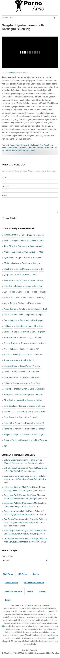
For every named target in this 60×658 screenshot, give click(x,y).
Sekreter (25, 332)
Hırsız (31, 297)
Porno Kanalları (11, 583)
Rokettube (20, 326)
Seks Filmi (8, 280)
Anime (25, 383)
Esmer (36, 372)
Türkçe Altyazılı (11, 150)
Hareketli (20, 400)
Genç (50, 145)
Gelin (12, 292)
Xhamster (21, 150)
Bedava (24, 145)
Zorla (23, 354)
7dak (30, 354)
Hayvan (29, 400)
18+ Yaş (18, 394)
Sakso (46, 148)
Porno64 (40, 148)
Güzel (34, 292)
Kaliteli (7, 411)
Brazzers (31, 235)
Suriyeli (7, 434)
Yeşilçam (25, 377)
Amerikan (16, 252)
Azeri (23, 360)
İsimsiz (31, 406)
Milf (29, 411)
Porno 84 (40, 423)
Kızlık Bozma (10, 309)
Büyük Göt (8, 269)
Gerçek (39, 394)
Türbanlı (32, 240)
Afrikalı (12, 246)
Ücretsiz (36, 377)
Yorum (5, 195)
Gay (5, 292)
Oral (5, 320)
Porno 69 (8, 423)
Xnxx (28, 150)
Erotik (30, 145)
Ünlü (35, 440)
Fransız (28, 286)
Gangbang (29, 394)
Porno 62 (34, 417)
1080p (41, 240)
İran (5, 303)
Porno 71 (16, 148)
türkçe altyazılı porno (49, 635)
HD (12, 297)
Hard (6, 297)
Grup (27, 292)
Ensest (41, 235)
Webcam (43, 440)
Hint (24, 297)
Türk (22, 235)
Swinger (25, 434)
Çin (42, 269)
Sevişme (8, 394)
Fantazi (36, 145)
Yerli (6, 446)
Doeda (6, 372)
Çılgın (18, 275)
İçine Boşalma (10, 406)
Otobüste (40, 389)
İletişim (8, 600)
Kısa (39, 303)
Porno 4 (12, 417)
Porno (29, 605)
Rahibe (7, 383)
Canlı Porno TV (27, 366)
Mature (22, 411)
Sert (51, 148)
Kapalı (31, 303)
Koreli (30, 309)
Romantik (32, 326)
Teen (6, 343)
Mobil (10, 148)
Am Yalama (29, 246)
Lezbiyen (14, 240)
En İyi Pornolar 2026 (21, 372)
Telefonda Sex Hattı (13, 591)
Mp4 (43, 411)
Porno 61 (23, 417)
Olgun (40, 315)
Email (4, 186)
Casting (35, 269)
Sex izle (36, 574)
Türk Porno (8, 574)
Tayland (22, 337)
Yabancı (13, 349)
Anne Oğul (35, 383)
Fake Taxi (8, 286)
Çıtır (38, 366)
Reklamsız (8, 326)
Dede (34, 275)
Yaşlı (22, 349)
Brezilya (36, 263)
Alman (6, 360)
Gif (5, 400)
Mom (36, 411)
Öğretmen (30, 315)
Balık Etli (37, 257)
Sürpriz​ (16, 434)
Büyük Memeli (22, 269)
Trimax (24, 343)
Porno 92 (23, 148)
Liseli (23, 240)
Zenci (15, 354)
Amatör (12, 145)
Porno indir (32, 148)
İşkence (41, 406)
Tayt (30, 337)
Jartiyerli (22, 303)
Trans (6, 440)
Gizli (11, 400)
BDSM (7, 263)
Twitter (14, 440)
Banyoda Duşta (10, 366)
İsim (4, 177)
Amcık (18, 145)
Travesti (14, 343)
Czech (26, 275)
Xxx (5, 349)
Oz (5, 417)
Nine (21, 315)
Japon (12, 303)
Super (13, 337)
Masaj (6, 315)
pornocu (12, 73)
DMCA (30, 591)
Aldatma (38, 354)
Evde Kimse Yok (11, 377)
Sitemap (42, 591)
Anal (6, 240)
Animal (15, 360)
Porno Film (30, 429)
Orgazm (13, 320)
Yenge (30, 349)
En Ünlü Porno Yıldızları (34, 583)
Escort (33, 280)
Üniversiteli (25, 440)
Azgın (18, 257)
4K (5, 246)
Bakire (27, 257)
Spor (6, 337)
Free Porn (43, 145)
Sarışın (15, 332)
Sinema (16, 383)
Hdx (18, 297)
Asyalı (33, 252)
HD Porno (22, 574)
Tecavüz (38, 337)
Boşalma (26, 263)
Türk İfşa (41, 297)
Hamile (43, 292)
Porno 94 (18, 429)
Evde (40, 280)
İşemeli (22, 406)
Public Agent (38, 320)
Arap (26, 252)
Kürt (45, 309)
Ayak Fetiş (8, 257)
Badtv (31, 360)
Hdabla (39, 400)
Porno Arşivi (7, 556)
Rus (41, 326)
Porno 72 (29, 423)
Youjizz (33, 150)
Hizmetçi (8, 389)
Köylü (37, 309)
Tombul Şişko (38, 434)
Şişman (41, 332)
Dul (17, 280)
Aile (19, 246)
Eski (32, 389)
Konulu (4, 148)
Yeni (37, 349)
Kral (14, 411)
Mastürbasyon (20, 389)
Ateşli (41, 252)
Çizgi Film (8, 275)
